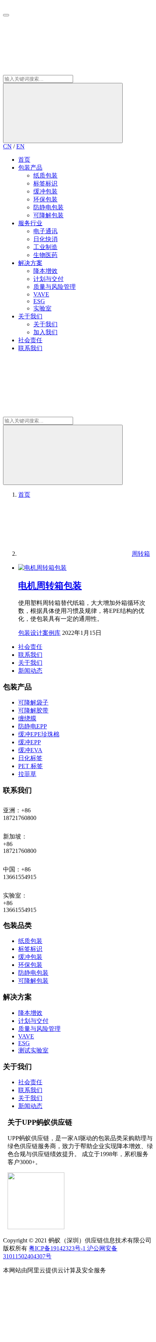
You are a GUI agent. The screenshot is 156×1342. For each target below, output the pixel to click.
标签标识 (45, 183)
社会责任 (30, 340)
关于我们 (30, 316)
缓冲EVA (30, 750)
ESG (39, 301)
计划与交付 (48, 279)
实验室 (42, 308)
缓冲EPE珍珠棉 (38, 734)
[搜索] (60, 71)
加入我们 (45, 332)
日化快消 (45, 239)
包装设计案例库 (39, 633)
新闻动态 (30, 670)
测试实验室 (33, 1050)
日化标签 (30, 758)
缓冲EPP (29, 742)
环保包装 (45, 199)
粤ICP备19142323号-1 (58, 1248)
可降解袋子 (33, 702)
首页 (24, 159)
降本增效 (45, 271)
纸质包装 (45, 175)
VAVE (41, 294)
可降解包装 (48, 215)
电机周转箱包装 (50, 586)
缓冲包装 (45, 191)
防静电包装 (48, 207)
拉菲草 (27, 774)
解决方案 (30, 263)
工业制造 (45, 247)
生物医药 (45, 255)
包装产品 (30, 167)
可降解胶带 (33, 710)
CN (7, 146)
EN (20, 146)
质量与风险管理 (54, 287)
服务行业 (30, 223)
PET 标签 (30, 766)
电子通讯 (45, 231)
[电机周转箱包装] (42, 567)
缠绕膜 (27, 718)
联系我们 (30, 348)
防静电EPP (32, 726)
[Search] (63, 113)
